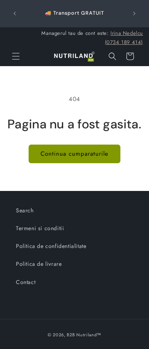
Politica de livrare (39, 264)
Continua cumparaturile (74, 153)
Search (25, 210)
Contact (25, 282)
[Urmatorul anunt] (134, 13)
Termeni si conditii (40, 228)
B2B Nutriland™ (84, 335)
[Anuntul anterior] (14, 13)
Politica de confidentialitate (51, 246)
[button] (16, 56)
